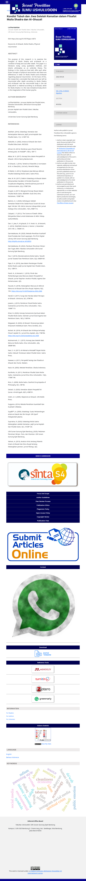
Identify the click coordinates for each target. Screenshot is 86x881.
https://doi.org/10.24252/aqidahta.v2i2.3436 (23, 336)
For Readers (10, 713)
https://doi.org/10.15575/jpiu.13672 (23, 39)
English (9, 754)
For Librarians (10, 719)
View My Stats (46, 744)
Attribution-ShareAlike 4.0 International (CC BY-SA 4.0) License (66, 151)
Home (9, 10)
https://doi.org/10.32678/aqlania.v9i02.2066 (26, 291)
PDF (58, 64)
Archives (16, 10)
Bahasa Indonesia (12, 757)
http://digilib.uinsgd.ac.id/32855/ (19, 241)
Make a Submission (43, 456)
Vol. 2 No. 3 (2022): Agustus (31, 10)
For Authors (10, 716)
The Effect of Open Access (65, 203)
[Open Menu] (7, 2)
